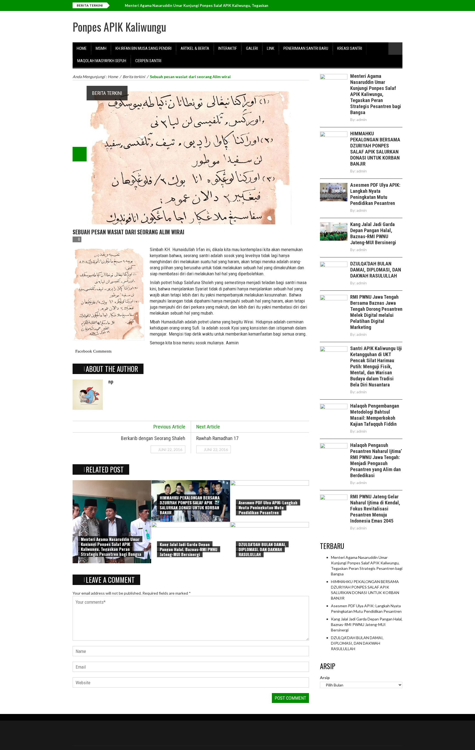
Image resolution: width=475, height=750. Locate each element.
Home (82, 48)
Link (270, 48)
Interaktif (227, 48)
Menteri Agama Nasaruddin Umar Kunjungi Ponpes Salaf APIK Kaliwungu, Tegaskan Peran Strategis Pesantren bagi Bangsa (111, 546)
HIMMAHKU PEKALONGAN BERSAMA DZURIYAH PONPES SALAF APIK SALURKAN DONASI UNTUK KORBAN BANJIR (190, 504)
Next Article (208, 427)
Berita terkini (107, 93)
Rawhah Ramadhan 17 (217, 438)
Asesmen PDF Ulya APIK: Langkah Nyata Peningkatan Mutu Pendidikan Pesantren (268, 507)
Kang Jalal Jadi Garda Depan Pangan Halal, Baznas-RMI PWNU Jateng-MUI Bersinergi (188, 549)
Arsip (325, 677)
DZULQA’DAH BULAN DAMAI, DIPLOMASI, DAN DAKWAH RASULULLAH (262, 549)
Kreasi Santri (349, 48)
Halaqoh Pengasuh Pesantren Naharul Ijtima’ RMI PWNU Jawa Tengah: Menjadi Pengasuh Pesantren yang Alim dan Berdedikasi (376, 460)
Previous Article (169, 427)
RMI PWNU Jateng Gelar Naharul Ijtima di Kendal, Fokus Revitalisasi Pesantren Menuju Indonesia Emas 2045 (375, 509)
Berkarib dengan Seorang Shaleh (153, 438)
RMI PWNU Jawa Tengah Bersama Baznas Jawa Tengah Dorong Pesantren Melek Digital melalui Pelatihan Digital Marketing (376, 312)
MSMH (101, 48)
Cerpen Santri (148, 60)
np (110, 381)
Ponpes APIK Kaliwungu (119, 26)
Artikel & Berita (195, 48)
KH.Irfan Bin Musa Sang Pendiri (143, 48)
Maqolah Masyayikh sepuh (101, 60)
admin (362, 119)
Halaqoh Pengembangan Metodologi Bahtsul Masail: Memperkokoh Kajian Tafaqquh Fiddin (374, 415)
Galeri (252, 48)
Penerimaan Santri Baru (305, 48)
